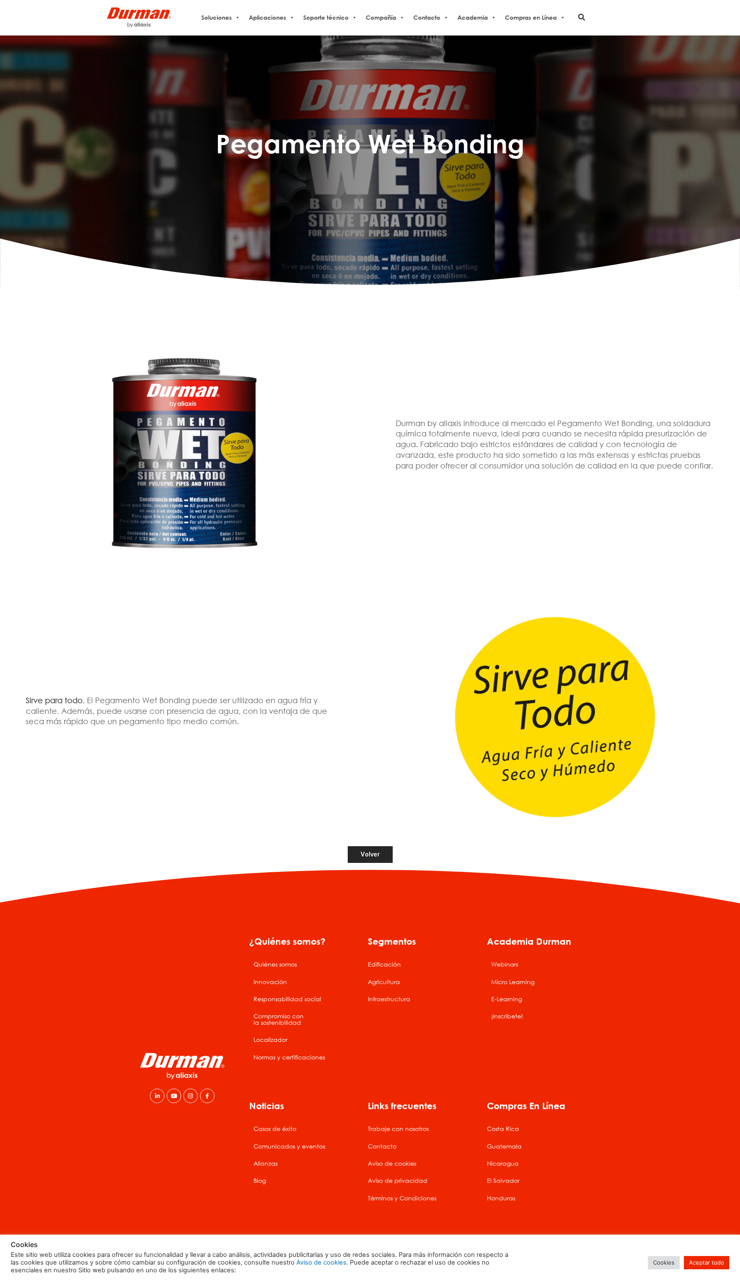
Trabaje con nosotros (398, 1129)
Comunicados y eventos (289, 1146)
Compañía (381, 17)
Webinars (504, 964)
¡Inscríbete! (507, 1016)
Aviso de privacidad (397, 1180)
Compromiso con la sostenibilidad (279, 1019)
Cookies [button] (663, 1262)
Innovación (270, 982)
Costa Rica (503, 1129)
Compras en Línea (531, 17)
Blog (260, 1180)
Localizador (270, 1039)
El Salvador (503, 1180)
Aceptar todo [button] (706, 1262)
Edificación (384, 964)
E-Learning (506, 999)
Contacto (426, 17)
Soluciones (216, 17)
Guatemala (504, 1146)
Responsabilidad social (287, 999)
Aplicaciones (267, 17)
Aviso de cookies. (322, 1262)
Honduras (501, 1198)
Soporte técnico (326, 17)
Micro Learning (512, 982)
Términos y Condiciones (402, 1198)
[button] (582, 17)
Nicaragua (503, 1163)
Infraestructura (389, 999)
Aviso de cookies (392, 1163)
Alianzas (266, 1163)
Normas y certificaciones (289, 1057)
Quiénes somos (275, 964)
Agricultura (384, 982)
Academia (472, 17)
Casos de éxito (275, 1129)
